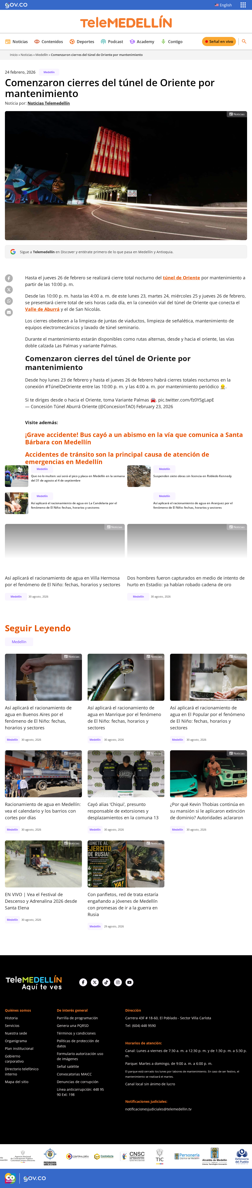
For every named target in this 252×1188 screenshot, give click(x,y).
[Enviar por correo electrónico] (9, 312)
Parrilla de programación (77, 1018)
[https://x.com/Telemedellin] (95, 982)
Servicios (12, 1025)
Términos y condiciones (76, 1033)
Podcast (111, 42)
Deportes (81, 42)
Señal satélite (68, 1066)
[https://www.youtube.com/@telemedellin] (129, 982)
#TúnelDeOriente (63, 386)
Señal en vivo (221, 41)
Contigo (171, 42)
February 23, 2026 (154, 406)
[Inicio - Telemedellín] (126, 21)
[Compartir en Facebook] (9, 278)
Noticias (16, 42)
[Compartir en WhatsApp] (9, 301)
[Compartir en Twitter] (9, 290)
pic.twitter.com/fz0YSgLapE (186, 400)
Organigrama (16, 1040)
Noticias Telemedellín (49, 103)
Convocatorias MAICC (74, 1074)
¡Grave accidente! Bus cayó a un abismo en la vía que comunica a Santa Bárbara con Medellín (134, 438)
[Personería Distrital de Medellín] (156, 1156)
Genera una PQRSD (73, 1025)
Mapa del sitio (16, 1081)
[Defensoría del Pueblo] (211, 1156)
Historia (11, 1018)
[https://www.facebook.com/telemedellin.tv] (83, 982)
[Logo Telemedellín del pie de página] (33, 982)
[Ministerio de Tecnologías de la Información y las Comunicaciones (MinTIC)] (129, 1156)
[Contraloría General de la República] (46, 1156)
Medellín (41, 54)
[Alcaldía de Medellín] (183, 1156)
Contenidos (48, 42)
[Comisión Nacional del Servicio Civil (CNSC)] (101, 1156)
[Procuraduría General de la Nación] (19, 1157)
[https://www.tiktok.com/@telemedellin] (106, 982)
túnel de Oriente (181, 278)
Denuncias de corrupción (77, 1081)
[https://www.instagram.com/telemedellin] (118, 982)
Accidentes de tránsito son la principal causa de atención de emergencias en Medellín (117, 458)
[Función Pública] (238, 1156)
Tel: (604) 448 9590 (140, 1025)
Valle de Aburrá (42, 309)
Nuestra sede (16, 1033)
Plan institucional (19, 1048)
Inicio (14, 54)
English (226, 4)
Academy (141, 42)
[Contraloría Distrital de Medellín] (74, 1156)
